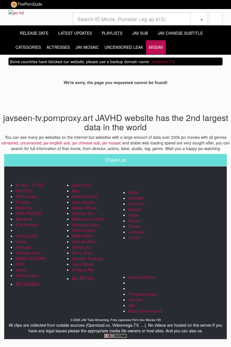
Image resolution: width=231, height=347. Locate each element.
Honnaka (23, 247)
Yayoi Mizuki (83, 264)
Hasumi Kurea (84, 196)
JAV (131, 305)
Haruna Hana (84, 230)
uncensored (30, 143)
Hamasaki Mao (85, 224)
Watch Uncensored (145, 311)
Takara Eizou (27, 275)
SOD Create (26, 196)
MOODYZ (24, 191)
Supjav (134, 220)
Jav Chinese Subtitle (180, 33)
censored (9, 143)
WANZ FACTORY (30, 258)
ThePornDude (29, 4)
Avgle (133, 215)
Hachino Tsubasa (87, 258)
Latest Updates (74, 33)
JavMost (135, 198)
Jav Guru (136, 204)
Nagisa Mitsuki (85, 207)
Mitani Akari (82, 236)
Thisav (134, 226)
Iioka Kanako (83, 202)
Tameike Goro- (28, 253)
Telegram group (142, 294)
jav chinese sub (86, 143)
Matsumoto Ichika (87, 219)
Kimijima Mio (83, 270)
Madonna (23, 207)
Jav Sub (139, 33)
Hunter (21, 241)
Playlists (111, 33)
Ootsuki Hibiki (84, 241)
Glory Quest (26, 236)
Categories (28, 47)
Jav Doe (135, 299)
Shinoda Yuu (83, 213)
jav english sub (57, 143)
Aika (75, 191)
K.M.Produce (27, 224)
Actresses (58, 47)
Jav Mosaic (87, 47)
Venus (20, 270)
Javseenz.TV (162, 61)
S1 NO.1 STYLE (29, 185)
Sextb (133, 192)
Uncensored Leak (124, 47)
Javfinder (136, 232)
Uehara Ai (81, 247)
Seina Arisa (82, 253)
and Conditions (141, 277)
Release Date (33, 33)
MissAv (156, 47)
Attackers (23, 219)
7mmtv (134, 237)
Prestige (22, 202)
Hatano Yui (81, 185)
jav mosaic (111, 143)
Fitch (19, 264)
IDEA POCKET (28, 213)
